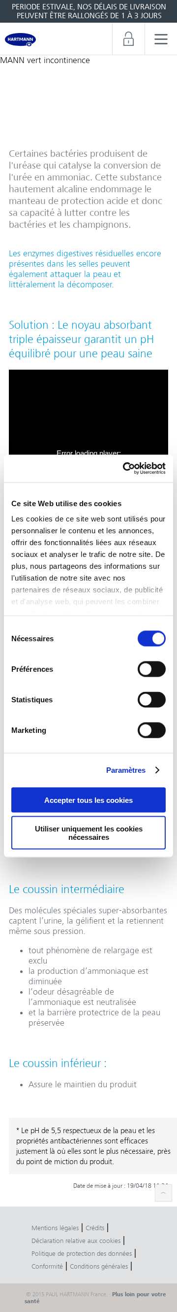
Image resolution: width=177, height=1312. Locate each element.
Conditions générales (99, 1266)
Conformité (47, 1266)
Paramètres (126, 770)
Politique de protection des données (81, 1253)
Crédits (95, 1228)
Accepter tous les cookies (88, 799)
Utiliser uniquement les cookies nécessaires (89, 833)
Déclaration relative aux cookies (75, 1241)
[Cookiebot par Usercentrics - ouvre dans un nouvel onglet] (125, 468)
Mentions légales (55, 1228)
